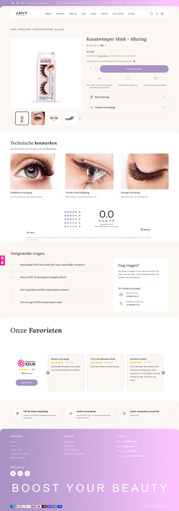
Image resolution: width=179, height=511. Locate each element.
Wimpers (60, 14)
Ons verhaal (118, 14)
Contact (131, 14)
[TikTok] (22, 3)
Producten (24, 29)
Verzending (102, 56)
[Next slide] (80, 117)
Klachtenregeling (17, 458)
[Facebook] (12, 3)
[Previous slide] (12, 117)
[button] (151, 13)
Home (13, 29)
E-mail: (126, 446)
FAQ (12, 446)
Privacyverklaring (71, 450)
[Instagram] (17, 3)
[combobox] (134, 3)
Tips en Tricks (16, 450)
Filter (31, 233)
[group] (45, 73)
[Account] (157, 13)
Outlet (93, 14)
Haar (84, 14)
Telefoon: (127, 441)
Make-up (73, 14)
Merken (104, 14)
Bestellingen (69, 446)
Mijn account (69, 442)
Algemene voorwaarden (74, 454)
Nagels (48, 14)
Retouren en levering (19, 454)
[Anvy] (21, 13)
